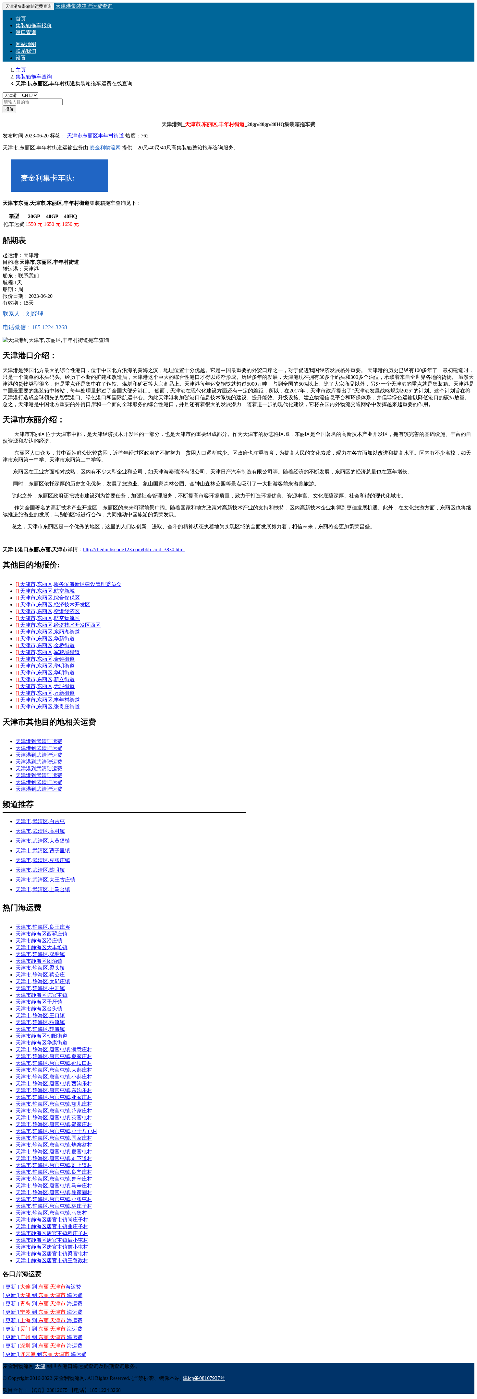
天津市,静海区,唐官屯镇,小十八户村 (56, 1131)
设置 (21, 58)
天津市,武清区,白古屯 (40, 821)
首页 (21, 18)
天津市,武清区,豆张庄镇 (43, 860)
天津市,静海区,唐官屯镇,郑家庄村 (54, 1124)
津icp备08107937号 (204, 1378)
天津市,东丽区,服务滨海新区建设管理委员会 (68, 584)
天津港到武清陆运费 (39, 741)
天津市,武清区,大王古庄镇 (45, 879)
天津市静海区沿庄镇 (39, 940)
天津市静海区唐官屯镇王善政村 (52, 1260)
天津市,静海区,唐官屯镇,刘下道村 (54, 1158)
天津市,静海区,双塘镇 (40, 954)
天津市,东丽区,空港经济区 (48, 611)
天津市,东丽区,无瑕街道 (45, 686)
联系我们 (26, 51)
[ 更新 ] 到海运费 (42, 1345)
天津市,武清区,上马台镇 (43, 889)
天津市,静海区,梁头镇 (40, 968)
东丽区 (90, 135)
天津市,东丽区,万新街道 (45, 693)
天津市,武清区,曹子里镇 (43, 850)
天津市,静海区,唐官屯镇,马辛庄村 (54, 1185)
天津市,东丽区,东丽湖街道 (48, 632)
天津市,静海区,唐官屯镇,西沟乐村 (54, 1083)
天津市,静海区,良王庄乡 (43, 927)
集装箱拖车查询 (34, 76)
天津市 (74, 135)
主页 (21, 70)
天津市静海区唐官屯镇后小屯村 (52, 1240)
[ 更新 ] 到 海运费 (42, 1286)
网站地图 (26, 44)
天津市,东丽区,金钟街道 (45, 659)
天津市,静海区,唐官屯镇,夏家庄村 (54, 1056)
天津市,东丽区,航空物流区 (48, 618)
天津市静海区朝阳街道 (41, 1036)
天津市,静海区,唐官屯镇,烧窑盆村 (54, 1145)
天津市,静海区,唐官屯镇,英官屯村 (54, 1117)
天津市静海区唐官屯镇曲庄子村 (52, 1226)
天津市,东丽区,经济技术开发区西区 (58, 625)
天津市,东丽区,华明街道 (45, 666)
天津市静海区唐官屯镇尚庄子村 (52, 1219)
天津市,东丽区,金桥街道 (45, 645)
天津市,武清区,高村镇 (40, 831)
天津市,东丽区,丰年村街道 (48, 700)
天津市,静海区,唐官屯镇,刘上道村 (54, 1165)
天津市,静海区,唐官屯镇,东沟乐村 (54, 1090)
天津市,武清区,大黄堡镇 (43, 841)
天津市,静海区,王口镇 (40, 1015)
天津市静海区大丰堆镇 (41, 947)
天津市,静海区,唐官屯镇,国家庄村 (54, 1138)
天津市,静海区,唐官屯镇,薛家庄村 (54, 1110)
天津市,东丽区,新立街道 (45, 679)
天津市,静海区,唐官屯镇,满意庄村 (54, 1049)
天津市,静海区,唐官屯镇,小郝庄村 (54, 1076)
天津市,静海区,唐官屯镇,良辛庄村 (54, 1172)
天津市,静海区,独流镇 (40, 1022)
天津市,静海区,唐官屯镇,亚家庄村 (54, 1097)
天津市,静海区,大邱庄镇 (43, 981)
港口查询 (26, 32)
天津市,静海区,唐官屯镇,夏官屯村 (54, 1151)
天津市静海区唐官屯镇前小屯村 (52, 1247)
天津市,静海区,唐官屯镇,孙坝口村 (54, 1063)
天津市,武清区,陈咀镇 (40, 870)
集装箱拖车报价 (34, 25)
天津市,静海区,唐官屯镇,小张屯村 (54, 1199)
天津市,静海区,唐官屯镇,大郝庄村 (54, 1070)
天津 (40, 1366)
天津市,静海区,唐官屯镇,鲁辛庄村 (54, 1179)
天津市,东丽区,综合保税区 (48, 597)
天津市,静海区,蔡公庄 (40, 974)
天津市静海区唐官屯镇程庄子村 (52, 1233)
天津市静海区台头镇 (39, 1008)
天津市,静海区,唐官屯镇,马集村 (51, 1213)
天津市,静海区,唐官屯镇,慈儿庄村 (54, 1104)
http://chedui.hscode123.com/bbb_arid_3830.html (134, 549)
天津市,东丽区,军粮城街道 (48, 652)
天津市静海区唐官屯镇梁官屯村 (52, 1253)
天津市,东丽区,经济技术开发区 (53, 604)
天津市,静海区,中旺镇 (40, 988)
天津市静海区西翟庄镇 (41, 934)
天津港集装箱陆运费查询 (84, 6)
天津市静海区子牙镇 (39, 1002)
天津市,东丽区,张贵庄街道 (48, 706)
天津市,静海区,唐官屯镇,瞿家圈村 (54, 1192)
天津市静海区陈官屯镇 (41, 995)
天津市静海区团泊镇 (39, 961)
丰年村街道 (111, 135)
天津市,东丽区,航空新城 (45, 591)
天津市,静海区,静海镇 (40, 1029)
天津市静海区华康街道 (41, 1042)
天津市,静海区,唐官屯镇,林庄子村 (54, 1206)
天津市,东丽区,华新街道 (45, 638)
